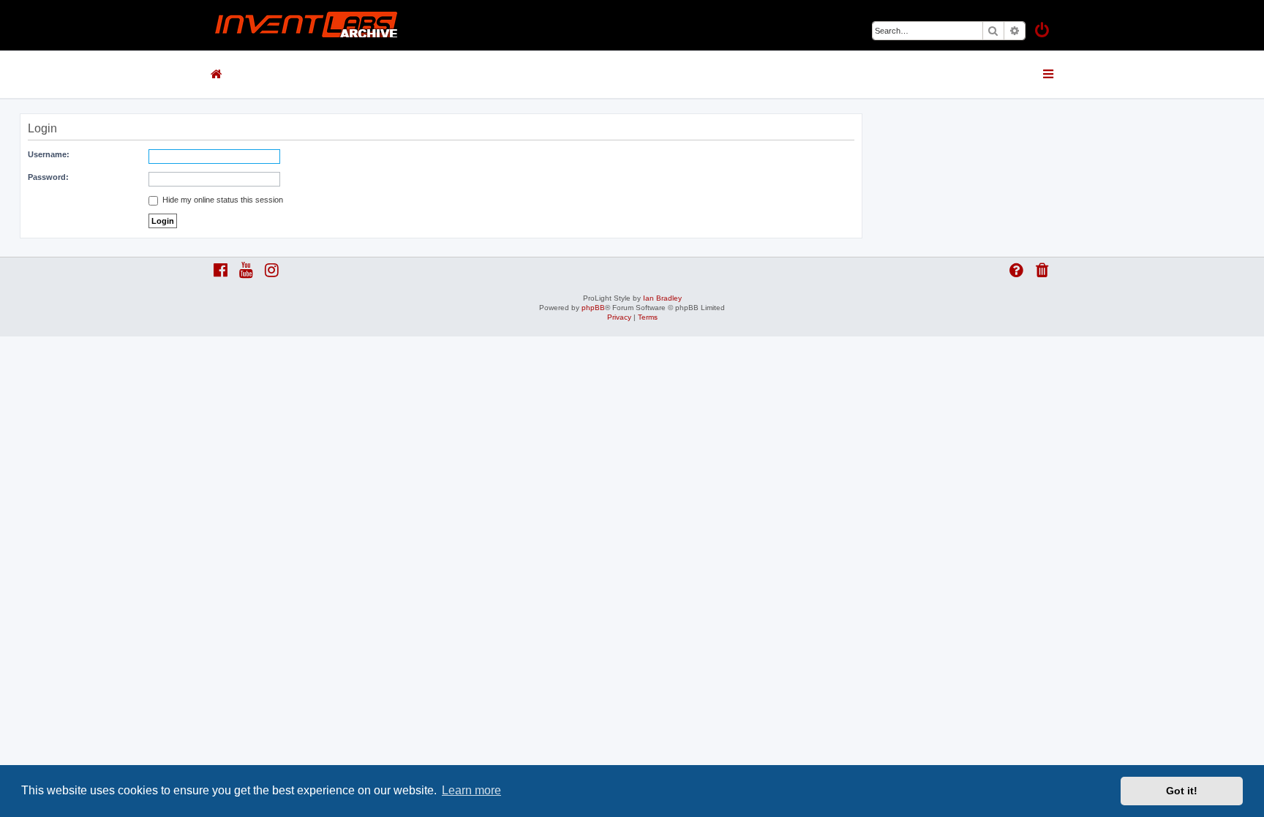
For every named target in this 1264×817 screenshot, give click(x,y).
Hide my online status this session (221, 199)
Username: (48, 154)
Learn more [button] (471, 790)
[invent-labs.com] (306, 25)
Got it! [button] (1181, 791)
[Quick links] (1049, 74)
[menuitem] (1043, 32)
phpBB (593, 308)
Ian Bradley (662, 298)
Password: (48, 177)
